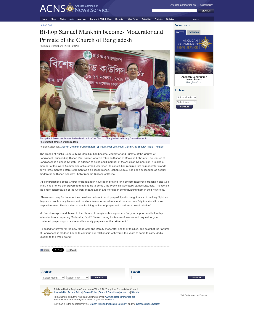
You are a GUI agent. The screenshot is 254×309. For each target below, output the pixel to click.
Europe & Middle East (101, 18)
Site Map (135, 292)
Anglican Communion (71, 146)
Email (73, 250)
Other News (132, 18)
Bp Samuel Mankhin (123, 146)
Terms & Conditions (109, 292)
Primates (159, 146)
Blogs (53, 18)
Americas (81, 18)
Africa (63, 18)
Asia (71, 18)
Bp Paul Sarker (104, 146)
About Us (125, 292)
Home (44, 18)
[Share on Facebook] (45, 250)
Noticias (159, 18)
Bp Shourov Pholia (143, 146)
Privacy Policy (75, 292)
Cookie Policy (90, 292)
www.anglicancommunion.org (120, 297)
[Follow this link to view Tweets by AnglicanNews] (194, 60)
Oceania (119, 18)
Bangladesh (89, 146)
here (111, 299)
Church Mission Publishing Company (108, 304)
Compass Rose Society (148, 304)
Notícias (170, 18)
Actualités (146, 18)
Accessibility (206, 5)
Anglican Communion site (184, 5)
